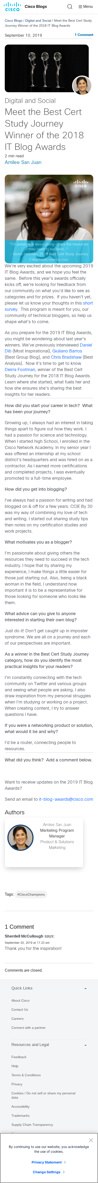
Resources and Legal (30, 1044)
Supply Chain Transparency (32, 1125)
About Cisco (20, 1000)
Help (14, 1066)
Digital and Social (38, 20)
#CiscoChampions (31, 894)
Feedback (18, 1057)
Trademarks (20, 1115)
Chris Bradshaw (66, 358)
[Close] (90, 1140)
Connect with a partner (28, 1028)
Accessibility (20, 1106)
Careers (17, 1018)
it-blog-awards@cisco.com (66, 800)
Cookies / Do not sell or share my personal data (43, 1095)
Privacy (16, 1084)
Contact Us (19, 1009)
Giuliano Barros (67, 351)
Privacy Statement (47, 1162)
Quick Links (22, 988)
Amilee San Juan (23, 162)
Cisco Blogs (36, 7)
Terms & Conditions (26, 1075)
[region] (49, 1158)
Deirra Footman (20, 370)
